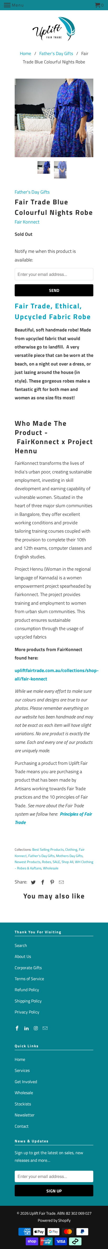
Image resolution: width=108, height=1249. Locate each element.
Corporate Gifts (28, 967)
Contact (22, 1126)
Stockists (23, 1104)
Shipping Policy (28, 1001)
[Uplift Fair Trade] (54, 30)
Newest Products (27, 861)
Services (22, 1070)
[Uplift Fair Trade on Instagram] (36, 1028)
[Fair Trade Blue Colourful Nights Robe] (54, 118)
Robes (46, 861)
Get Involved (26, 1081)
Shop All (67, 861)
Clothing (71, 849)
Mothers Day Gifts (69, 855)
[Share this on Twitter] (32, 882)
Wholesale (50, 868)
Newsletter (25, 1115)
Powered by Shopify (54, 1220)
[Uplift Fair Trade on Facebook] (17, 1028)
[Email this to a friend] (60, 882)
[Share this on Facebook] (42, 882)
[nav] (14, 5)
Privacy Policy (27, 1012)
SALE (56, 861)
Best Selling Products (48, 849)
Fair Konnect (27, 221)
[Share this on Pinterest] (51, 882)
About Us (23, 956)
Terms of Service (29, 978)
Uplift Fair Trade (42, 1213)
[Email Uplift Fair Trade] (45, 1028)
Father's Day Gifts (56, 53)
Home (25, 53)
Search (21, 945)
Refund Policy (27, 989)
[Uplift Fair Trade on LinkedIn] (27, 1028)
